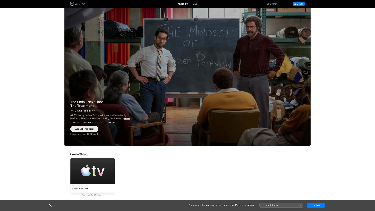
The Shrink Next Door (86, 102)
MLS (194, 3)
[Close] (50, 205)
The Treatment (187, 77)
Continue (316, 205)
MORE (126, 119)
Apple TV (183, 3)
